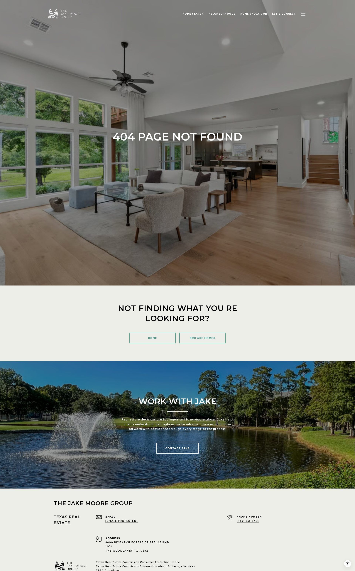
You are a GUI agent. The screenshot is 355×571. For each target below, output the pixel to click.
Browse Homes (202, 338)
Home (152, 338)
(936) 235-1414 (248, 521)
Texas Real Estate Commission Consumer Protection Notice (138, 562)
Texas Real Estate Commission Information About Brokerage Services (145, 566)
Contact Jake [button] (177, 448)
